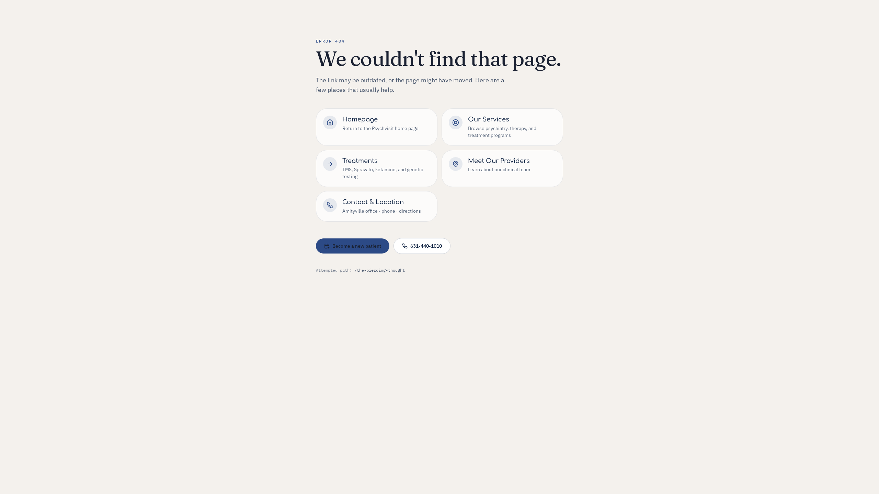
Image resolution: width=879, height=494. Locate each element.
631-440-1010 (426, 246)
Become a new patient (356, 246)
